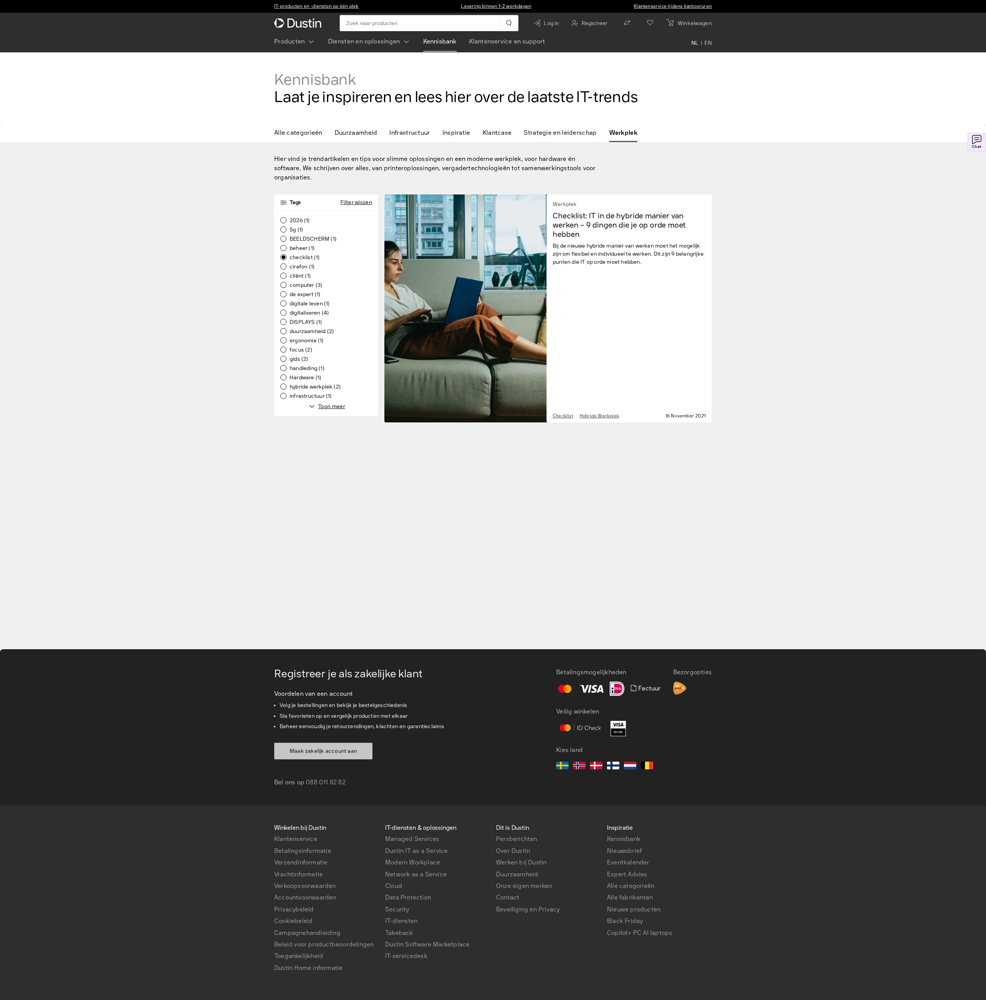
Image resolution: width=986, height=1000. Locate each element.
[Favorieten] (650, 23)
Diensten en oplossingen (364, 41)
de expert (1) (305, 294)
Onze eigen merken (524, 885)
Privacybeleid (294, 909)
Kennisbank (440, 41)
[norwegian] (579, 766)
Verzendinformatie (300, 862)
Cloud (393, 885)
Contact (507, 897)
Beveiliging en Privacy (528, 909)
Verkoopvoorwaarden (305, 885)
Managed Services (412, 839)
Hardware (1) (305, 378)
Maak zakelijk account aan (323, 751)
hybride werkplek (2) (315, 387)
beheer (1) (302, 248)
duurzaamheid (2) (312, 331)
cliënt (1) (300, 276)
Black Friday (625, 921)
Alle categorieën (630, 885)
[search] (508, 23)
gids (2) (299, 359)
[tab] (301, 133)
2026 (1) (300, 221)
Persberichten (516, 839)
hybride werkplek (599, 416)
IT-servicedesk (406, 956)
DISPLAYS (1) (306, 322)
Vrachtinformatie (298, 874)
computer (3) (306, 285)
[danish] (596, 766)
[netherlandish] (630, 766)
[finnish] (613, 766)
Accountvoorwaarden (305, 897)
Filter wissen (356, 202)
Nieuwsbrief (624, 850)
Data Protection (408, 897)
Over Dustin (513, 850)
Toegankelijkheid (298, 956)
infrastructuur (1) (311, 396)
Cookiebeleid (293, 921)
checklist (563, 416)
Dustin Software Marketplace (427, 944)
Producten (289, 41)
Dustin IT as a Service (416, 850)
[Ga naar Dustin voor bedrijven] (299, 23)
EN (708, 43)
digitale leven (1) (310, 304)
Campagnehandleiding (307, 932)
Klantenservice (295, 839)
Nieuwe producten (634, 909)
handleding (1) (307, 368)
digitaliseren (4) (309, 313)
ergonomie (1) (307, 341)
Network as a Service (416, 874)
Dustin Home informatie (308, 968)
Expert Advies (627, 874)
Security (397, 909)
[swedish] (562, 766)
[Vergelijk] (627, 23)
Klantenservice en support (507, 41)
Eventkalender (628, 862)
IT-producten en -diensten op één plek (316, 6)
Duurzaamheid (517, 874)
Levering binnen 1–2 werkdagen (496, 6)
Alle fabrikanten (630, 897)
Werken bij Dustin (521, 862)
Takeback (399, 932)
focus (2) (301, 350)
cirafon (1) (302, 267)
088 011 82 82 (325, 782)
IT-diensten (401, 921)
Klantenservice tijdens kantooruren (673, 6)
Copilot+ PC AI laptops (639, 932)
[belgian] (647, 766)
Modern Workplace (412, 862)
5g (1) (296, 230)
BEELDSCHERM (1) (313, 239)
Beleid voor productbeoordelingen (324, 944)
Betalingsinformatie (302, 850)
